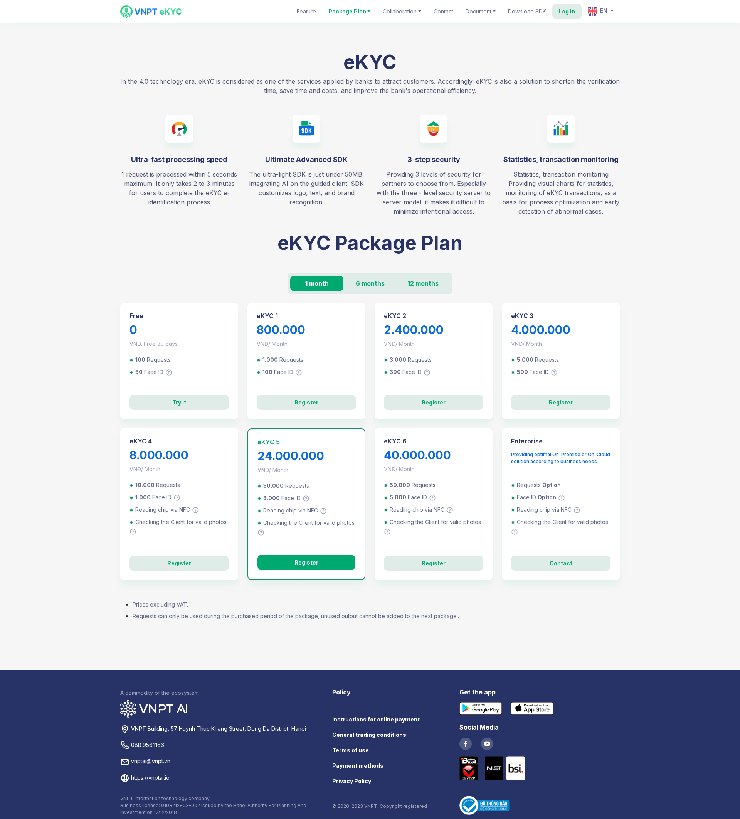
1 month (317, 283)
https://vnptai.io (150, 777)
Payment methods (357, 765)
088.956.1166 (147, 744)
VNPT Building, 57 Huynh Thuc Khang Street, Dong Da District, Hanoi (218, 728)
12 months (423, 283)
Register (306, 402)
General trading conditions (369, 734)
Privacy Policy (351, 781)
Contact (443, 11)
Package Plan (347, 11)
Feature (306, 11)
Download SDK (527, 11)
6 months (370, 283)
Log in (567, 11)
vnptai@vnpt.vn (150, 761)
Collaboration (400, 11)
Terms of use (350, 750)
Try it (179, 402)
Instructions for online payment (376, 719)
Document (478, 11)
